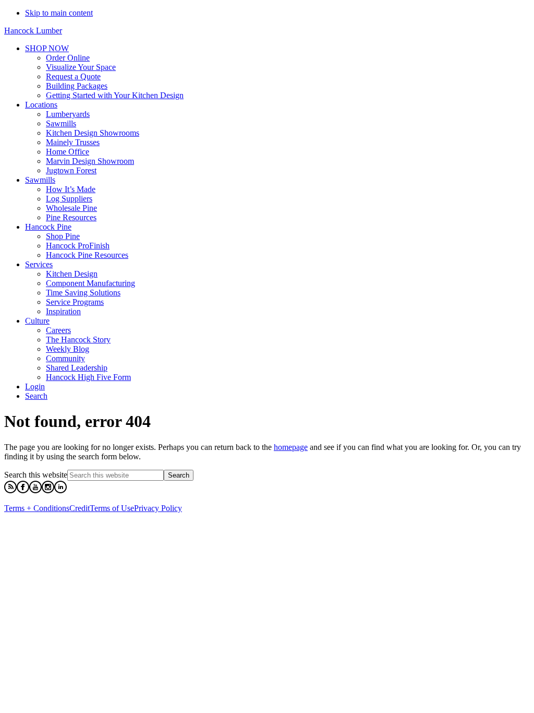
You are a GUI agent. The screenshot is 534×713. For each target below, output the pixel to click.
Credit (79, 508)
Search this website (35, 474)
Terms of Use (112, 508)
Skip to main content (59, 12)
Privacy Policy (158, 508)
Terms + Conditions (36, 508)
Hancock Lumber (33, 30)
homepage (291, 447)
